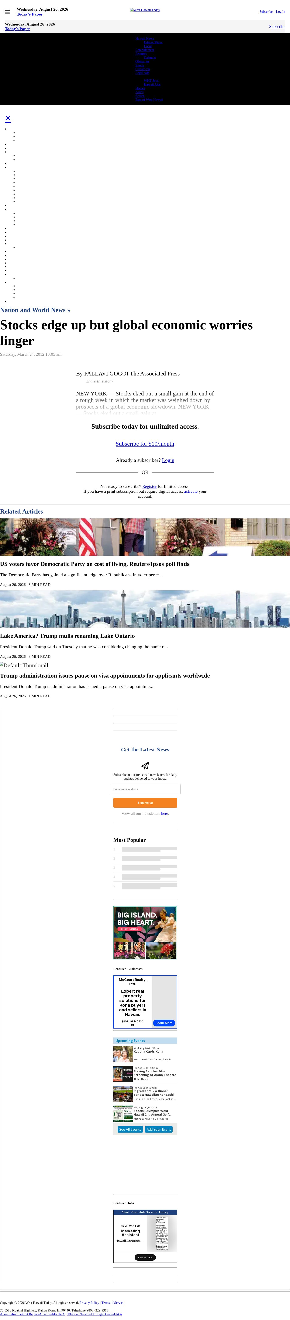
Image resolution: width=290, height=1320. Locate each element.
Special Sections (28, 171)
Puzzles (22, 190)
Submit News (26, 140)
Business (14, 148)
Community (16, 152)
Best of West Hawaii (149, 99)
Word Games (26, 201)
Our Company (18, 282)
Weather (14, 240)
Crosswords (25, 198)
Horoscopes (25, 186)
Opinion (14, 209)
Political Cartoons (29, 182)
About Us (23, 286)
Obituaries (142, 61)
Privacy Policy (27, 293)
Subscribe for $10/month (145, 444)
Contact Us (24, 289)
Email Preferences (20, 251)
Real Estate (24, 175)
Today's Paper (30, 14)
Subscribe (266, 11)
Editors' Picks (26, 132)
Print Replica (30, 1314)
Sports (139, 65)
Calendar (150, 57)
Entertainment (144, 50)
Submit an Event (28, 159)
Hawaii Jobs (152, 84)
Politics (13, 232)
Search (140, 96)
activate (191, 491)
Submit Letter (26, 224)
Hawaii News (144, 38)
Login (168, 460)
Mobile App (60, 1314)
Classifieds (142, 69)
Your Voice (24, 221)
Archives (14, 274)
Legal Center (105, 1314)
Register (149, 486)
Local (148, 46)
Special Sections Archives (34, 278)
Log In (280, 11)
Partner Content (19, 243)
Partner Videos (27, 247)
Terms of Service (112, 1302)
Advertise (23, 297)
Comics (22, 178)
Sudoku (22, 194)
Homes (140, 88)
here (164, 813)
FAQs (118, 1314)
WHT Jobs (151, 80)
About (4, 1314)
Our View (23, 217)
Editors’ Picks (153, 42)
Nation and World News (24, 228)
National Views (27, 213)
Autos (139, 92)
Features (141, 54)
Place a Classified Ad (82, 1314)
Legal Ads (142, 73)
